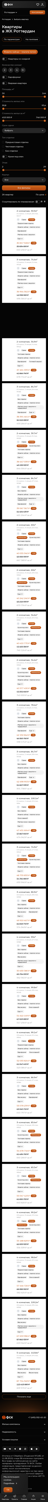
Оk (8, 1489)
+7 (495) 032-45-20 (37, 1417)
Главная (24, 1499)
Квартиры (5, 1499)
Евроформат (14, 77)
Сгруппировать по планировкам (18, 201)
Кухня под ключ (15, 156)
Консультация (37, 12)
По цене (40, 194)
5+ (23, 70)
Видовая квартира (17, 83)
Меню (43, 1499)
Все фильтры (24, 188)
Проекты (15, 1499)
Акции (33, 1499)
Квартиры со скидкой (19, 59)
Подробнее (9, 1483)
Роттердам (6, 19)
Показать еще (24, 1396)
